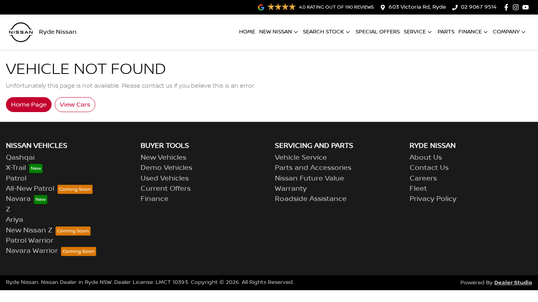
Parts (446, 32)
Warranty (291, 188)
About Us (426, 157)
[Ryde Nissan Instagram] (517, 7)
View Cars (75, 104)
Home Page (28, 104)
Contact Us (429, 168)
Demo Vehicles (166, 168)
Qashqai (20, 157)
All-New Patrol (30, 188)
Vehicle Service (301, 157)
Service (415, 32)
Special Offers (378, 32)
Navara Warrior (32, 251)
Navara (18, 199)
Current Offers (166, 188)
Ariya (14, 219)
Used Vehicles (165, 178)
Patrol (16, 178)
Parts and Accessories (313, 168)
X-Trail (16, 168)
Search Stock (323, 32)
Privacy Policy (433, 199)
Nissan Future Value (309, 178)
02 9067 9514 (479, 7)
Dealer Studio (513, 282)
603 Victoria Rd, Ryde (417, 7)
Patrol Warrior (30, 240)
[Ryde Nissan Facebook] (508, 7)
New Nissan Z (29, 230)
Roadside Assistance (311, 199)
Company (506, 32)
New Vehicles (163, 157)
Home (247, 32)
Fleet (418, 188)
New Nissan (275, 32)
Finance (470, 32)
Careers (423, 178)
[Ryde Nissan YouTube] (527, 7)
